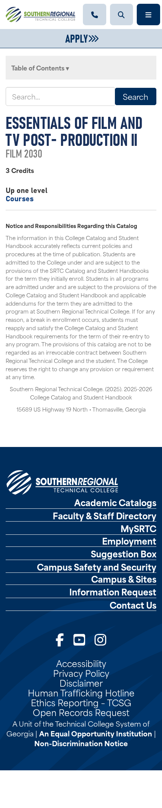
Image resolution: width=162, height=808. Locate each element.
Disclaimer (81, 682)
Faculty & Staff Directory (104, 516)
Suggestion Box (123, 554)
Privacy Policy (81, 673)
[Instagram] (100, 639)
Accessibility (81, 663)
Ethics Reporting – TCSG (81, 702)
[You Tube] (79, 639)
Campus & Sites (123, 579)
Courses (20, 198)
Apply (76, 37)
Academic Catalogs (115, 502)
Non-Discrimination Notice (81, 743)
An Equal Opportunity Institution (95, 733)
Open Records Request (81, 712)
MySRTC (138, 528)
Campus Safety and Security (96, 567)
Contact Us (133, 605)
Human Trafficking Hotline (81, 692)
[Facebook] (60, 639)
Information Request (112, 592)
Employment (129, 541)
